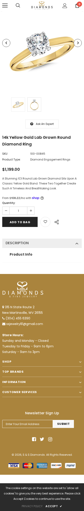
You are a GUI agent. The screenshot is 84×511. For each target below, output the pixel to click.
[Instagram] (49, 439)
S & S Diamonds (34, 455)
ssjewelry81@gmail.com (24, 324)
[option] (42, 51)
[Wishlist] (45, 222)
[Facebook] (33, 439)
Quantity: (8, 203)
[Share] (55, 221)
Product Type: (11, 159)
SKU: (5, 154)
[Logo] (42, 5)
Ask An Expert (45, 124)
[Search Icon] (18, 5)
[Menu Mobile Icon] (5, 5)
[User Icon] (64, 5)
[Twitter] (41, 439)
